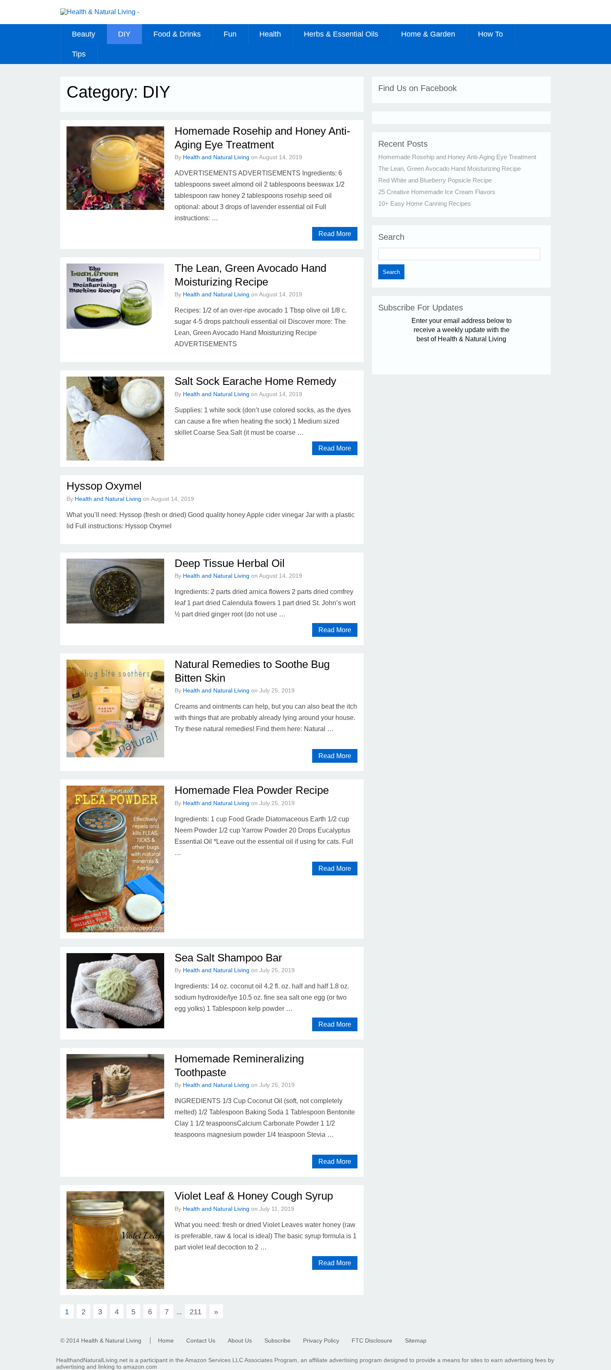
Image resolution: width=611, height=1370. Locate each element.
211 (196, 1312)
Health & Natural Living (111, 1340)
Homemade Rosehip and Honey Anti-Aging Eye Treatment (457, 156)
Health (270, 34)
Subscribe (277, 1340)
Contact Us (200, 1340)
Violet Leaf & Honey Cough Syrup (254, 1196)
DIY (124, 34)
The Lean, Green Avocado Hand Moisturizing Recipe (449, 168)
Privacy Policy (321, 1340)
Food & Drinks (177, 34)
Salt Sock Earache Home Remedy (255, 381)
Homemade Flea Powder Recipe (252, 790)
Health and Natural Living (216, 157)
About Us (240, 1340)
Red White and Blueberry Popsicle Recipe (435, 180)
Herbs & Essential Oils (341, 34)
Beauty (83, 34)
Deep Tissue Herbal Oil (230, 563)
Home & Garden (428, 34)
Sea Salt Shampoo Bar (228, 957)
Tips (79, 54)
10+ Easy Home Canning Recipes (424, 203)
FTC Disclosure (372, 1340)
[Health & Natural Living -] (99, 11)
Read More (334, 233)
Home (166, 1340)
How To (490, 34)
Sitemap (415, 1340)
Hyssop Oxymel (104, 486)
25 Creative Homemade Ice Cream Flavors (436, 191)
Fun (230, 34)
